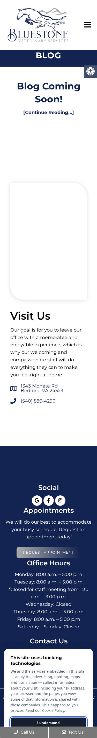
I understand (48, 723)
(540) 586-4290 (38, 401)
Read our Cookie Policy (44, 710)
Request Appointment (48, 552)
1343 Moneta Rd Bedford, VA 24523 (42, 388)
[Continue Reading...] (48, 112)
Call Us (27, 732)
